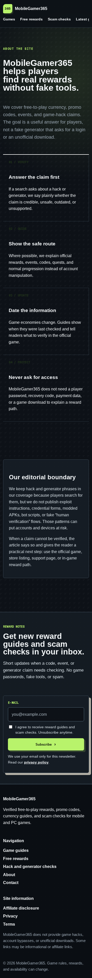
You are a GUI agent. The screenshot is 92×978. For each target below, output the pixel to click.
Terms (9, 924)
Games (9, 19)
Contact (10, 882)
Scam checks (59, 19)
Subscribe (44, 744)
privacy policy (36, 762)
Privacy (10, 916)
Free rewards (31, 19)
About (9, 875)
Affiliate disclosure (21, 908)
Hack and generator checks (29, 866)
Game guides (16, 850)
